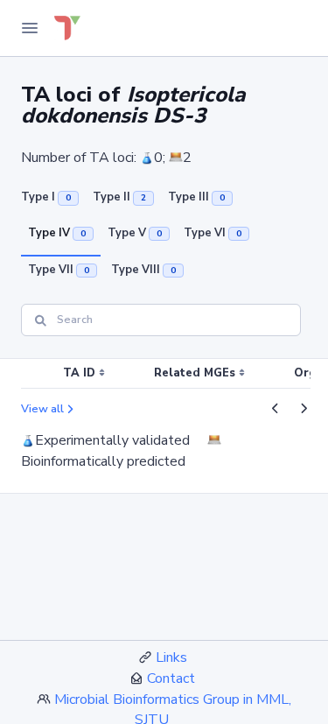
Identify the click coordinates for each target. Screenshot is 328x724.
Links (171, 657)
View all (42, 409)
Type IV (57, 233)
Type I (46, 197)
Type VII (58, 270)
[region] (164, 374)
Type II (119, 197)
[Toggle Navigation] (29, 28)
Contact (171, 678)
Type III (196, 197)
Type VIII (143, 270)
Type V (135, 233)
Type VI (212, 233)
